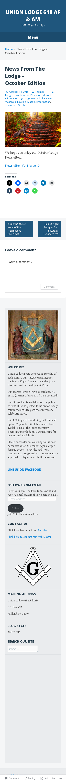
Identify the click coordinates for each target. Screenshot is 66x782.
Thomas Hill (41, 91)
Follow (15, 508)
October (22, 105)
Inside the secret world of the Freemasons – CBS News (16, 229)
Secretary (43, 530)
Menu (33, 37)
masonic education (15, 101)
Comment (49, 286)
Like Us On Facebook (24, 469)
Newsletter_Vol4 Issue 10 (22, 166)
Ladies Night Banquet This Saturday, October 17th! (51, 229)
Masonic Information (38, 101)
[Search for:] (23, 648)
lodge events (31, 98)
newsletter (11, 105)
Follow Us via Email (24, 485)
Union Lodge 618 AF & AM (33, 16)
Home (9, 49)
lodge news (45, 98)
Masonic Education (30, 95)
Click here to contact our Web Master (29, 537)
